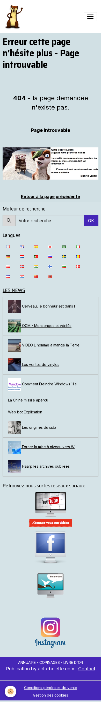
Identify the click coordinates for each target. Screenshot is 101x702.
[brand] (14, 16)
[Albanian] (50, 276)
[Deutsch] (8, 256)
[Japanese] (50, 246)
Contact (86, 668)
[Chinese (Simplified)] (36, 276)
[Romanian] (78, 256)
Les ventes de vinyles (40, 364)
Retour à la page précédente (50, 196)
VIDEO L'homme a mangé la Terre (50, 345)
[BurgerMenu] (90, 16)
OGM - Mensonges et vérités (46, 325)
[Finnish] (50, 266)
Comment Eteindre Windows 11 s (49, 384)
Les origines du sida (38, 427)
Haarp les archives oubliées (45, 466)
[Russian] (50, 256)
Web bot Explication (25, 412)
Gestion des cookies (50, 695)
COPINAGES (49, 662)
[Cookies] (10, 691)
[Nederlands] (22, 256)
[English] (22, 246)
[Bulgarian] (64, 266)
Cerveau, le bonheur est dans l (48, 306)
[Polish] (8, 266)
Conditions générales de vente (50, 687)
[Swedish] (64, 256)
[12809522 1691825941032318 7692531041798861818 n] (50, 163)
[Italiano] (78, 246)
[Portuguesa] (36, 256)
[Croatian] (22, 276)
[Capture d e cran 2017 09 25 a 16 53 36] (50, 523)
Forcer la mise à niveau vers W (48, 447)
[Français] (8, 246)
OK (91, 220)
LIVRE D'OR (72, 662)
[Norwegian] (22, 266)
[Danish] (78, 266)
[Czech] (8, 276)
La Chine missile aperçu (28, 400)
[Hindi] (36, 266)
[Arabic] (64, 246)
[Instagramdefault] (50, 632)
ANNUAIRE (27, 662)
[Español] (36, 246)
